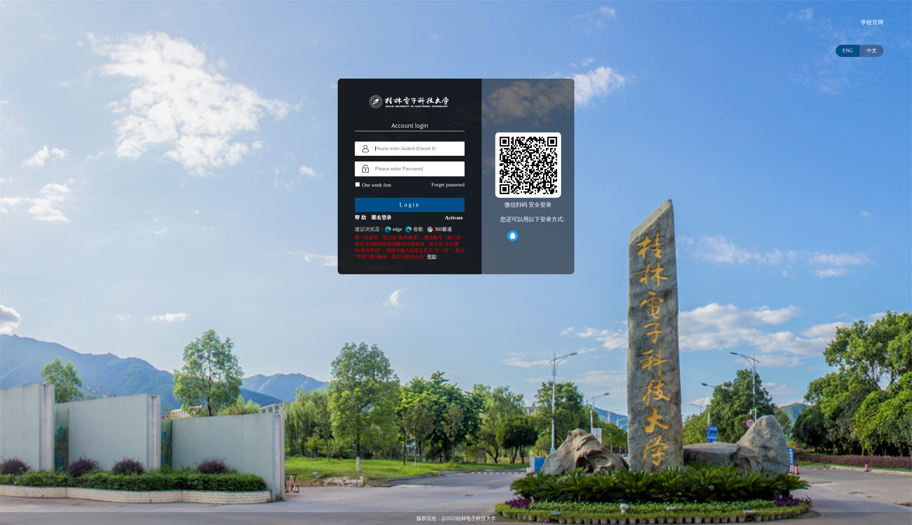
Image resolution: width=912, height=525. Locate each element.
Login (409, 205)
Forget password (448, 184)
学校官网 (872, 22)
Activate (454, 218)
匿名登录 (382, 217)
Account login (410, 125)
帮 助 (360, 217)
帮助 (431, 256)
